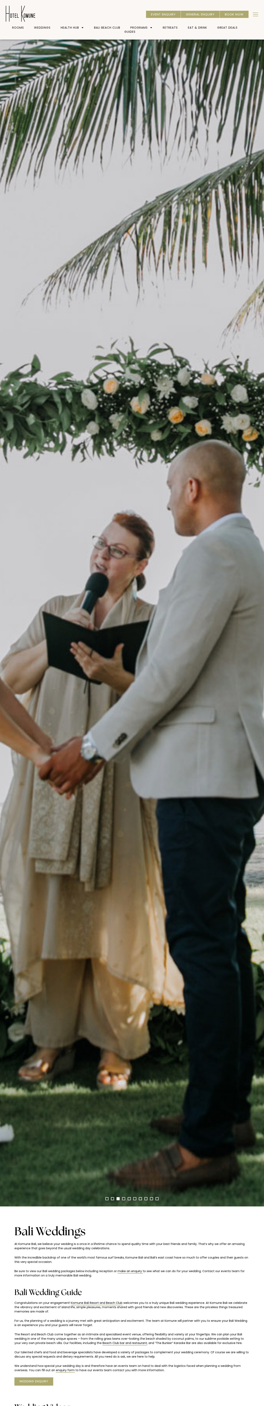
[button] (106, 1198)
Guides (130, 32)
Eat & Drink (197, 28)
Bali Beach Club (107, 28)
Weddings (42, 28)
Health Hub (70, 28)
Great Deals (227, 28)
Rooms (18, 28)
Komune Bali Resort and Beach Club (97, 1303)
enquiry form (65, 1370)
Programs (139, 28)
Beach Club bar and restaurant (125, 1343)
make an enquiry (130, 1271)
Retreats (170, 28)
